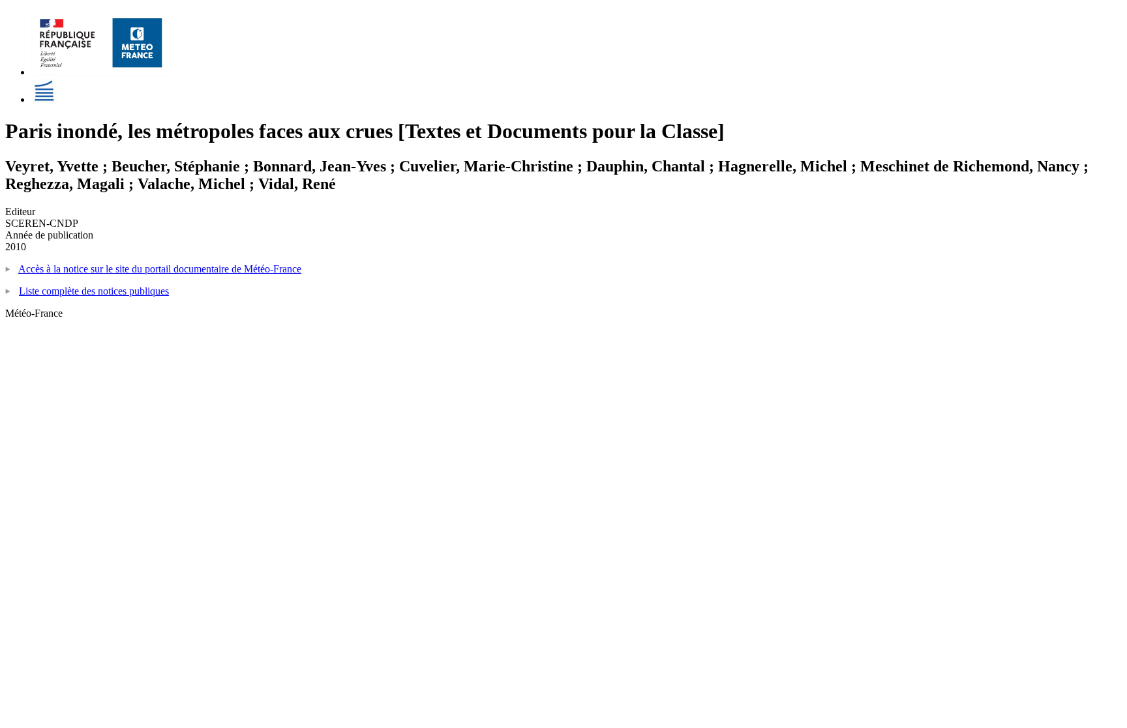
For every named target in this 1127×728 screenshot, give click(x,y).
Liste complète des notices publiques (94, 291)
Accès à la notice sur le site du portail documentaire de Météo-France (159, 268)
